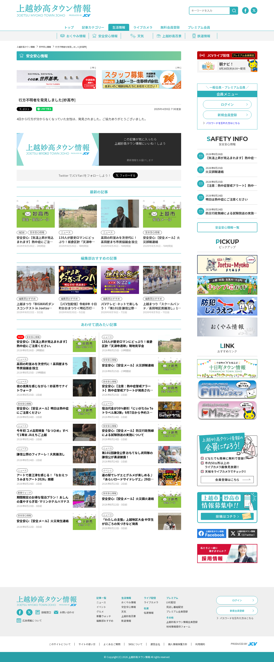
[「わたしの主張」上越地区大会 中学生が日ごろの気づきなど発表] (169, 521)
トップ (69, 27)
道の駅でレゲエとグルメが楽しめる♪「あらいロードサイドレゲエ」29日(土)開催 (127, 477)
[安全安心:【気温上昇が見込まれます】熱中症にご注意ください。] (84, 343)
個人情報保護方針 (177, 644)
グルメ (100, 611)
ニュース (101, 602)
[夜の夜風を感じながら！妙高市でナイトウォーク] (84, 388)
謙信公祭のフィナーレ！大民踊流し (41, 454)
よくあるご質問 (112, 644)
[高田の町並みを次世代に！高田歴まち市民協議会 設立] (84, 365)
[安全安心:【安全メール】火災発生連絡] (84, 521)
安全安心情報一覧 (227, 227)
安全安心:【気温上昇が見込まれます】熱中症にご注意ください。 (43, 343)
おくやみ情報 (128, 602)
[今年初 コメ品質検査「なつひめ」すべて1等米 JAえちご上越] (84, 432)
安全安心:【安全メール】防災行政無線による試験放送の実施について (128, 432)
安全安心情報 (45, 46)
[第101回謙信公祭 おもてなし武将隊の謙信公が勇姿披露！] (169, 454)
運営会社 (155, 644)
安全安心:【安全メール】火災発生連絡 (43, 521)
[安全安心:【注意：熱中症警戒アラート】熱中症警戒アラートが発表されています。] (169, 388)
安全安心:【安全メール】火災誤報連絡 (128, 365)
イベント (101, 607)
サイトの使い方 (87, 644)
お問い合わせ (67, 612)
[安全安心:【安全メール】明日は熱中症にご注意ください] (84, 410)
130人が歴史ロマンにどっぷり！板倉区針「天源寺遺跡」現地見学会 (127, 343)
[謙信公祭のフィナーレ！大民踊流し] (84, 454)
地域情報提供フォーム (178, 626)
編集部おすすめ (104, 620)
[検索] (234, 11)
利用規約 (200, 644)
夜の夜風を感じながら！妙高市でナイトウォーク (42, 388)
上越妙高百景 (128, 616)
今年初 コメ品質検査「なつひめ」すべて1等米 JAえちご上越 (42, 432)
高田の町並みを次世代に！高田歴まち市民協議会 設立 (42, 366)
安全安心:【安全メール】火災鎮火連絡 (128, 498)
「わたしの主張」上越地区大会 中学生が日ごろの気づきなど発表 (128, 521)
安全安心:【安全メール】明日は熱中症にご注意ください (43, 410)
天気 (123, 611)
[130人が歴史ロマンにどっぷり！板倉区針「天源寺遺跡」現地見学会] (169, 343)
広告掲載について (32, 620)
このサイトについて (60, 644)
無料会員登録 (170, 27)
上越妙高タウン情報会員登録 (182, 622)
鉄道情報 (126, 620)
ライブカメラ (142, 27)
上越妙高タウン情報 (26, 46)
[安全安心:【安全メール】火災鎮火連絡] (169, 499)
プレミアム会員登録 (177, 611)
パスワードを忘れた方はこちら (223, 123)
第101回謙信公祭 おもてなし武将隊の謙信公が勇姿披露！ (127, 455)
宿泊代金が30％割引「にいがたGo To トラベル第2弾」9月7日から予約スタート (127, 410)
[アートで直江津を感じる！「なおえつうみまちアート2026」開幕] (84, 476)
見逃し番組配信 (174, 607)
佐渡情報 (148, 612)
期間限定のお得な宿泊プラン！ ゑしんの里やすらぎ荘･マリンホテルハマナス (43, 499)
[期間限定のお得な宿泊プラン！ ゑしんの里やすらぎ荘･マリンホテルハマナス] (84, 499)
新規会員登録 (227, 114)
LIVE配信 (171, 602)
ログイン (227, 104)
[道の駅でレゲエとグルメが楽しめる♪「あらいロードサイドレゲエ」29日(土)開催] (169, 476)
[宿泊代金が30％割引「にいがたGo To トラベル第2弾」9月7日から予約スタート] (169, 410)
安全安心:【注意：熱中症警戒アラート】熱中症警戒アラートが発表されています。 (127, 388)
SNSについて (135, 644)
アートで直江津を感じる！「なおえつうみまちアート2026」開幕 (42, 477)
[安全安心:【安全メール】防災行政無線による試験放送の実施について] (169, 432)
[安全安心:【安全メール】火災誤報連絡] (169, 365)
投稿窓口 (46, 612)
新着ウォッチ (103, 616)
